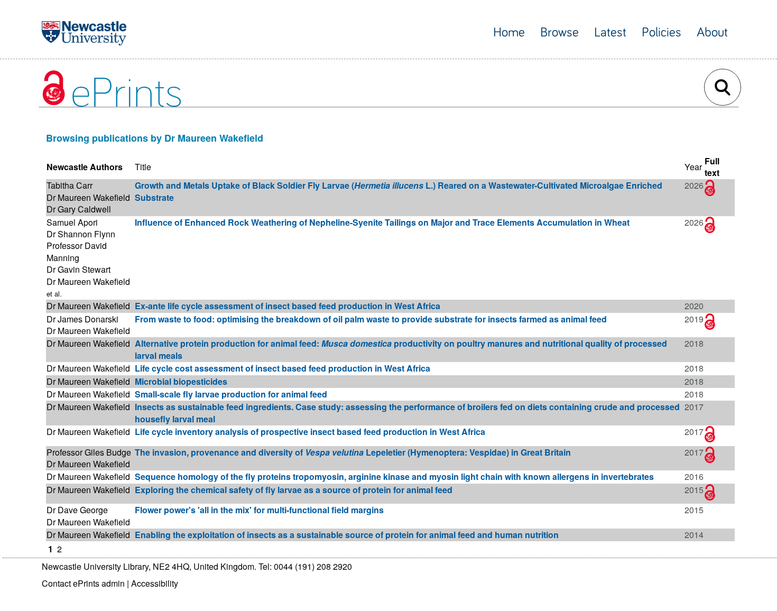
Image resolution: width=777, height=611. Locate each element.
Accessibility (154, 583)
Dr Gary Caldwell (79, 209)
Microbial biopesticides (181, 381)
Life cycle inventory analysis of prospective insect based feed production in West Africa (310, 431)
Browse (559, 32)
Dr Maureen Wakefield (88, 197)
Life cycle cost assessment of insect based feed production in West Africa (282, 368)
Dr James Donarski (82, 319)
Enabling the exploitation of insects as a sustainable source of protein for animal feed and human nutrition (347, 535)
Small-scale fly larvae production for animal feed (231, 394)
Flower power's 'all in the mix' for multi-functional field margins (259, 510)
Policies (661, 32)
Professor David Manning (77, 251)
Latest (610, 32)
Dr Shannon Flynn (81, 234)
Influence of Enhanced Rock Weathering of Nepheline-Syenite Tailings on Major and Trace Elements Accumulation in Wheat (382, 222)
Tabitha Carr (69, 185)
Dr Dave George (77, 510)
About (712, 32)
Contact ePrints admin (83, 583)
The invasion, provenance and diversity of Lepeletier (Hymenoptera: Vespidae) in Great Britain (353, 452)
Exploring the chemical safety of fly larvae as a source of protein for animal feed (293, 490)
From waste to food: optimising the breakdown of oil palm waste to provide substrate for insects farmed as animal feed (371, 319)
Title (143, 167)
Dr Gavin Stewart (78, 269)
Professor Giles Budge (89, 452)
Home (509, 32)
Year (693, 167)
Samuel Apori (72, 222)
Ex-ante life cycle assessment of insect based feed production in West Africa (287, 306)
